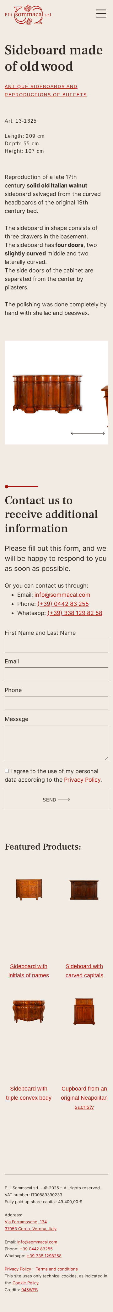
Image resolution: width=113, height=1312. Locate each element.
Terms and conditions (57, 1268)
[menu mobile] (101, 14)
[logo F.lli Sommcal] (28, 15)
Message (16, 719)
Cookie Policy (26, 1282)
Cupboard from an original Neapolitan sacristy (84, 1098)
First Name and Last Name (40, 633)
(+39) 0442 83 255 (63, 603)
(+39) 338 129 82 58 (74, 613)
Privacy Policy (82, 779)
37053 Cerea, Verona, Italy (30, 1228)
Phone (13, 690)
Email (12, 662)
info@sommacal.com (62, 594)
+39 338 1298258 (44, 1255)
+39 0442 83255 (36, 1248)
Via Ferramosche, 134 (26, 1221)
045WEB (29, 1289)
